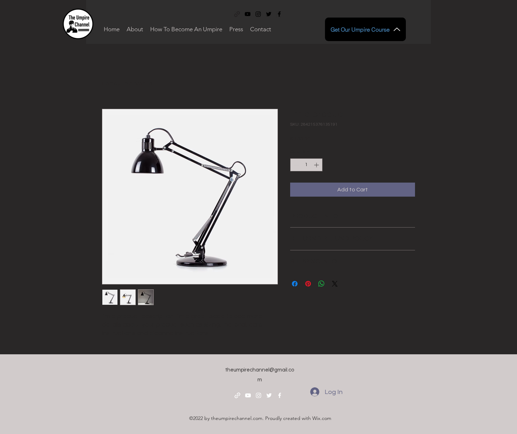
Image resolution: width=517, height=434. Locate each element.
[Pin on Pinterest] (308, 284)
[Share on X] (335, 284)
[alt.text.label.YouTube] (247, 14)
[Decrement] (295, 165)
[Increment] (317, 165)
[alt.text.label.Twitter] (268, 14)
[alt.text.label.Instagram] (258, 14)
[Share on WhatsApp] (321, 284)
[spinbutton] (306, 165)
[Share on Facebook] (295, 284)
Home (109, 83)
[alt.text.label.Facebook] (279, 14)
